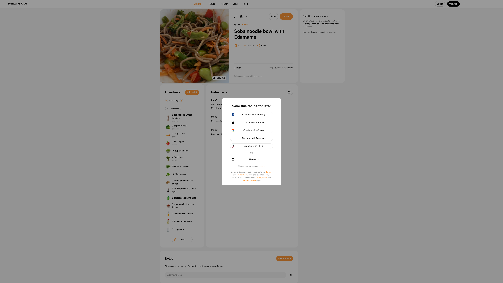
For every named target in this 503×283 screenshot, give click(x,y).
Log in (262, 166)
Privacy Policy (242, 175)
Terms (268, 172)
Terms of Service (248, 180)
